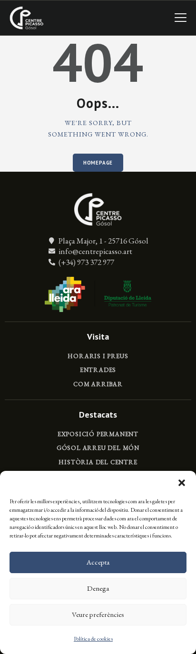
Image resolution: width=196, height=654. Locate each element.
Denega (98, 588)
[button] (181, 483)
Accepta (98, 561)
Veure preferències (98, 614)
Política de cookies (93, 639)
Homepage (98, 162)
